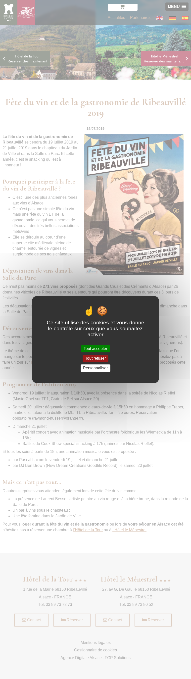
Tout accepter (95, 348)
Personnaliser (95, 368)
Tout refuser (95, 358)
